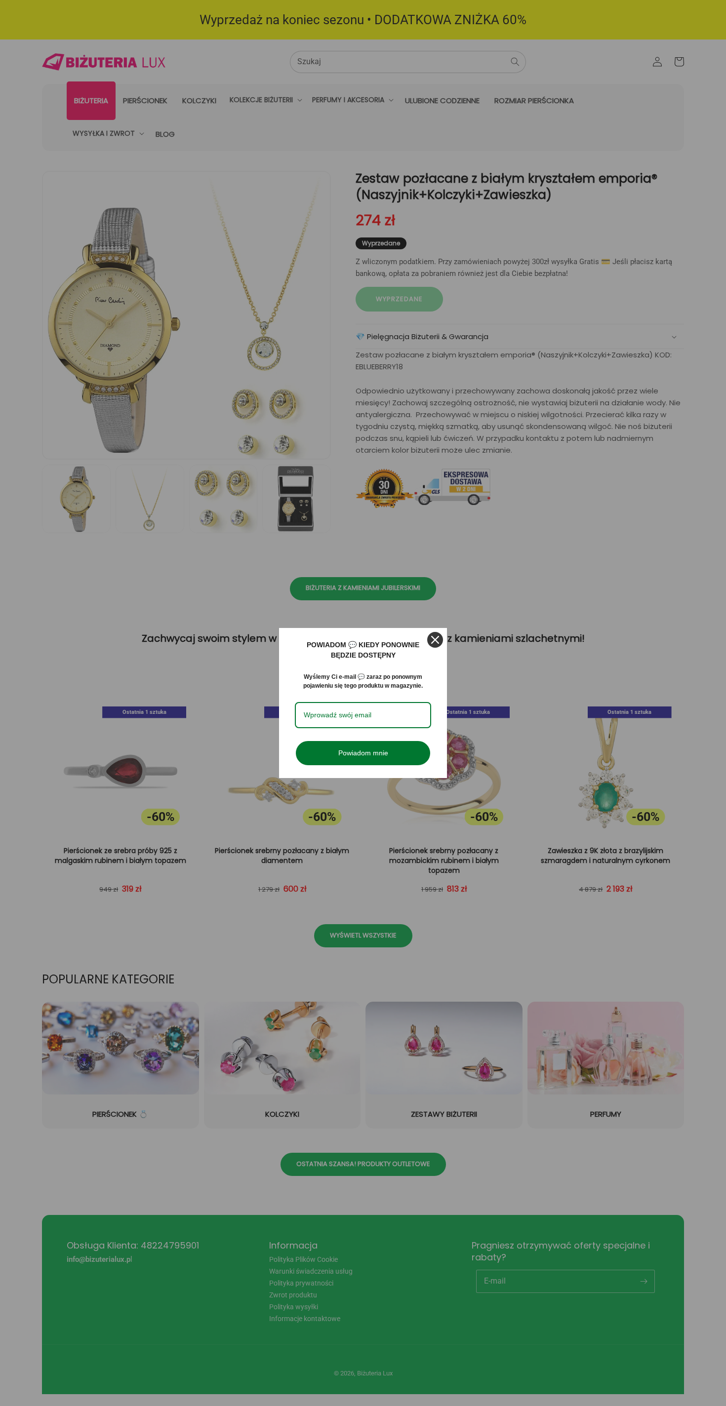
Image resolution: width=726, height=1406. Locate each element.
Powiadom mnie (363, 753)
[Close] (435, 640)
